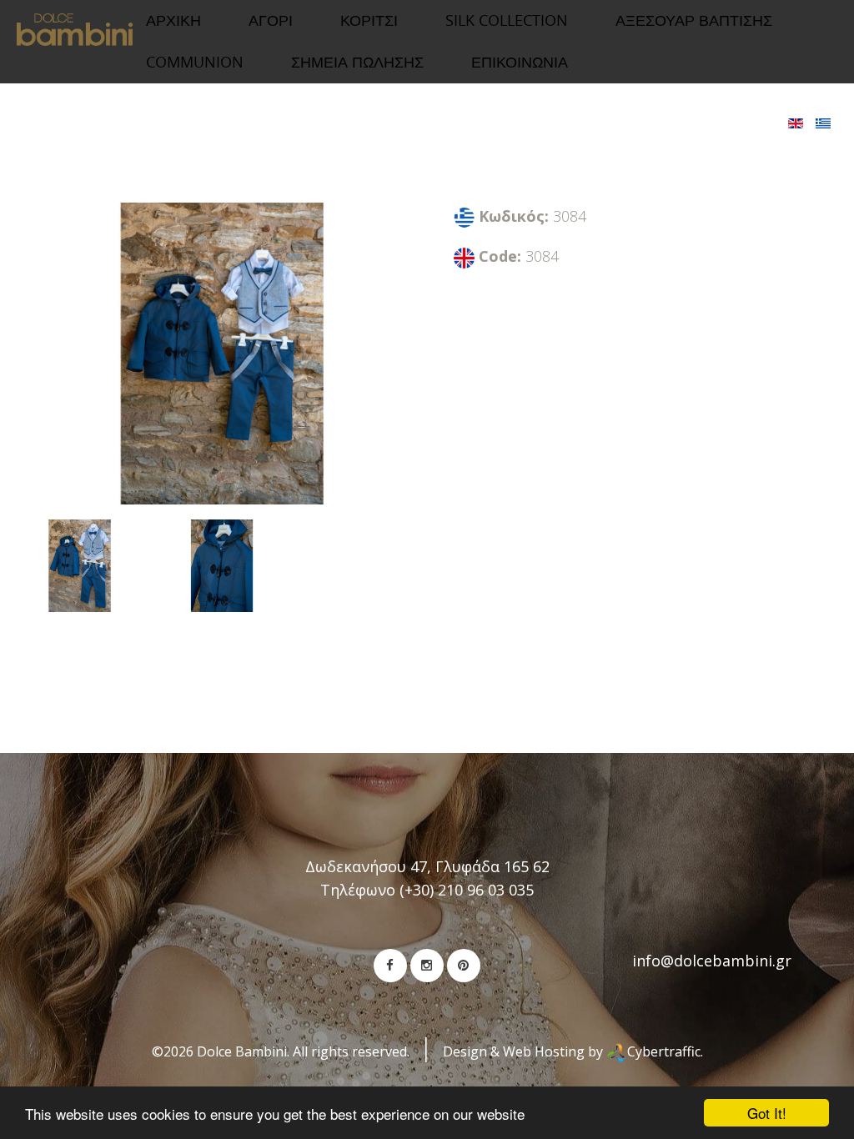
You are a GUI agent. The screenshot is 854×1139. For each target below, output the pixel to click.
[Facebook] (390, 965)
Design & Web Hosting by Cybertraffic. (573, 1051)
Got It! (766, 1112)
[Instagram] (427, 965)
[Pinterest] (463, 965)
